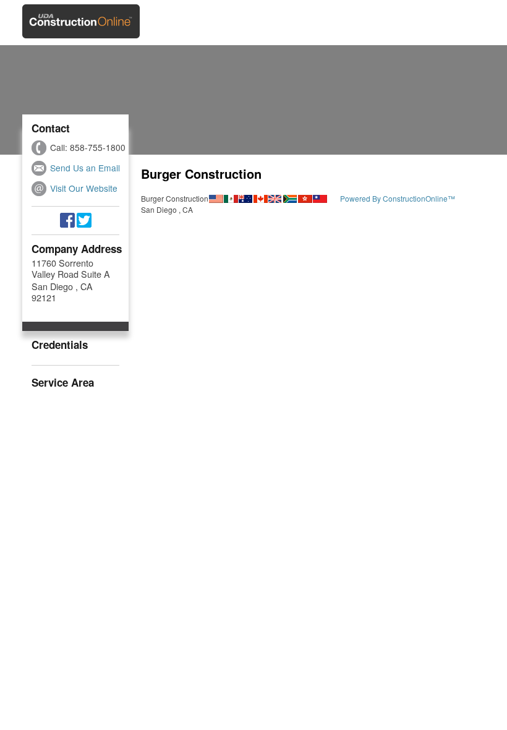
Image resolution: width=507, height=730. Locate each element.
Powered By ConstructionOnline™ (397, 198)
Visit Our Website (83, 188)
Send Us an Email (85, 167)
